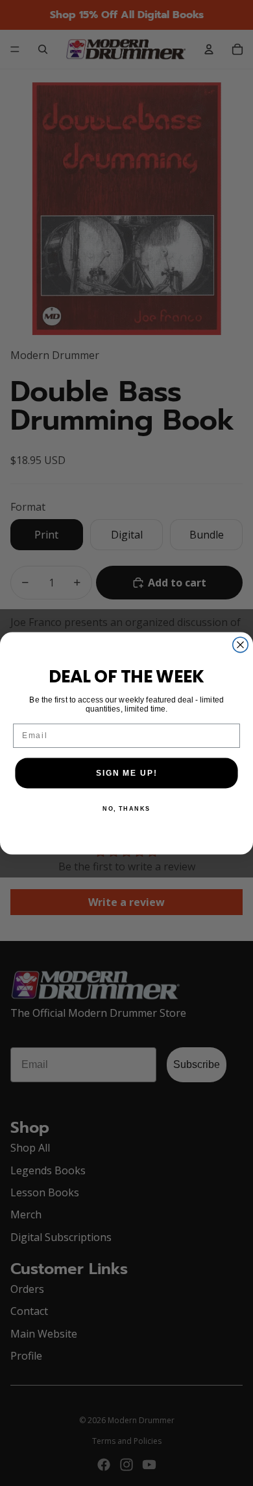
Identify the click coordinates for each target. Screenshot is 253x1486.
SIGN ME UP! (126, 773)
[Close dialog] (240, 644)
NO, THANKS (126, 808)
